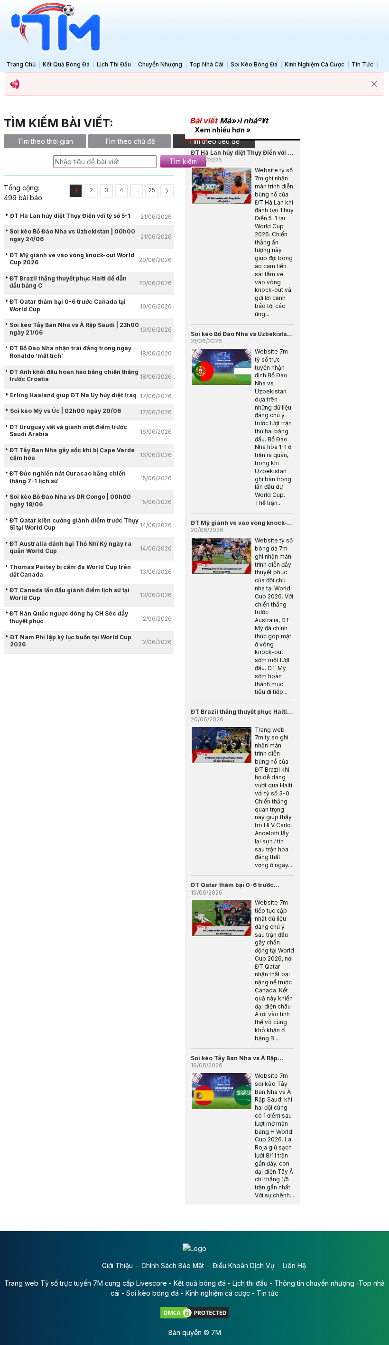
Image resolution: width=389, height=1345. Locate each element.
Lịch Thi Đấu (114, 64)
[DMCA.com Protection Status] (194, 1312)
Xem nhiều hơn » (222, 130)
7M (216, 1332)
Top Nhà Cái (206, 64)
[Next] (167, 190)
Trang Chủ (21, 64)
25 (151, 190)
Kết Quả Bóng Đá (66, 64)
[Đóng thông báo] (374, 84)
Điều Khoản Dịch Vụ (243, 1265)
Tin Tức (362, 64)
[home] (53, 28)
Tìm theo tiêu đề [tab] (214, 141)
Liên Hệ (294, 1265)
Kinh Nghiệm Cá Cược (314, 64)
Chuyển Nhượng (160, 64)
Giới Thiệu (117, 1265)
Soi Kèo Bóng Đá (254, 64)
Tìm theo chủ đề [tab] (129, 141)
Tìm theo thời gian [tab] (45, 141)
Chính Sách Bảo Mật (172, 1265)
